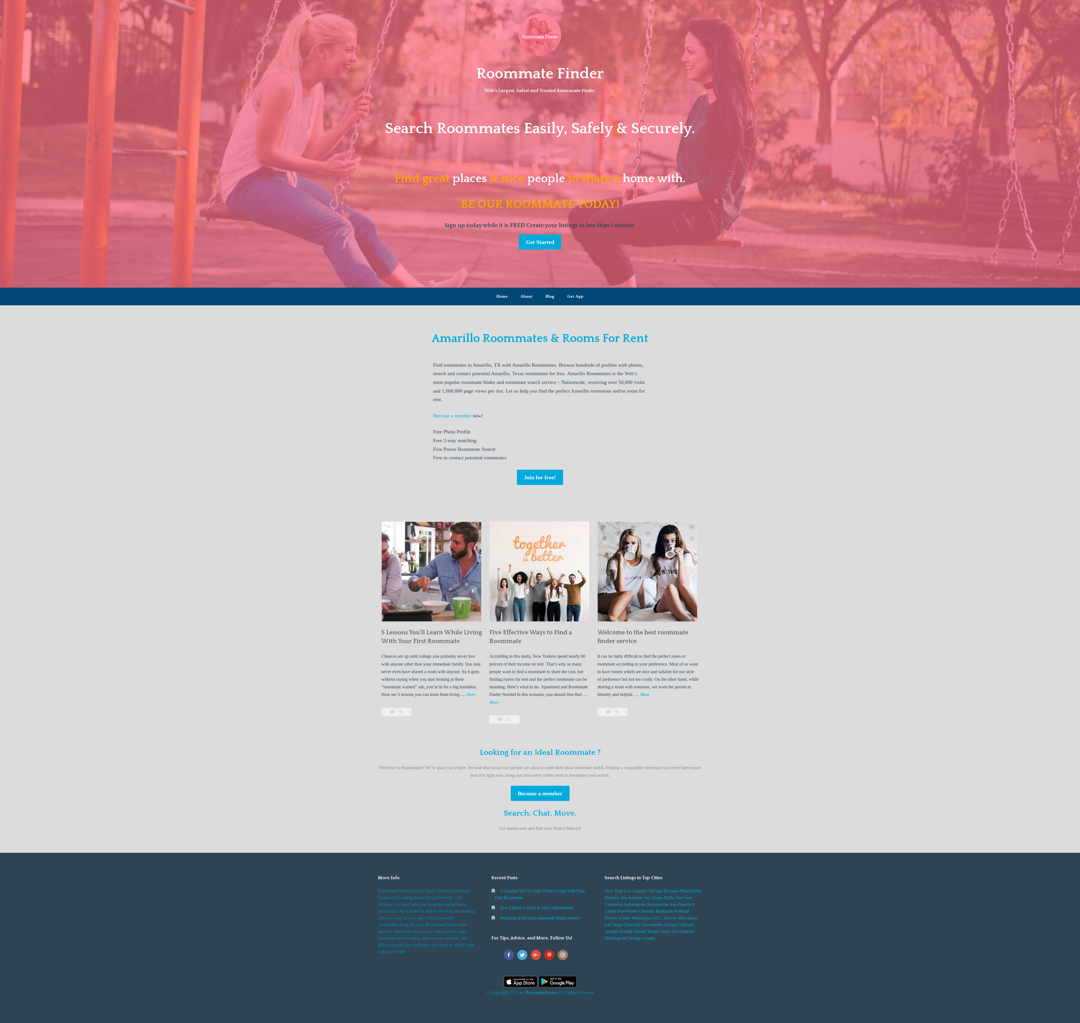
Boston (611, 917)
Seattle (624, 917)
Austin (610, 911)
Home (502, 296)
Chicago (654, 890)
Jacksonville (658, 904)
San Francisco (682, 904)
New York (614, 890)
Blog (550, 296)
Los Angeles (635, 890)
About (527, 296)
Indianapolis (635, 904)
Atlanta (670, 924)
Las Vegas (614, 924)
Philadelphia (691, 890)
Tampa (653, 931)
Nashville (632, 924)
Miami (640, 931)
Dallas (669, 897)
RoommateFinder (540, 992)
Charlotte (646, 911)
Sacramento (652, 924)
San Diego (653, 897)
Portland (681, 911)
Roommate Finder (540, 73)
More (471, 695)
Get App (575, 296)
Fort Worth (627, 911)
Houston (671, 890)
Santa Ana (669, 931)
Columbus (614, 904)
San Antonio (631, 897)
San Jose (684, 897)
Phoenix (612, 897)
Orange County (641, 938)
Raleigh (626, 931)
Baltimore (664, 911)
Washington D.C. (646, 917)
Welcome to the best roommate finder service (540, 917)
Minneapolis (616, 938)
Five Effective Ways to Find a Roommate (536, 907)
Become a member (452, 415)
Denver (670, 917)
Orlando (687, 931)
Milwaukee (688, 917)
